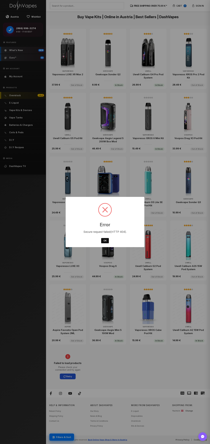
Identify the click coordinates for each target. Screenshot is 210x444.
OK (105, 240)
